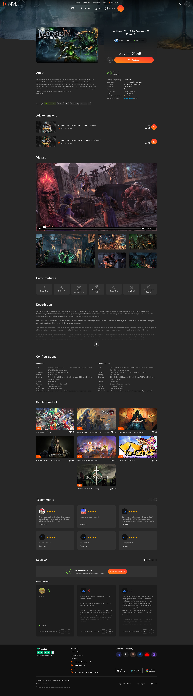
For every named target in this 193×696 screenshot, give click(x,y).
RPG (125, 93)
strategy (83, 104)
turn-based (74, 104)
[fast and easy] (125, 537)
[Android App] (136, 670)
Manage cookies (41, 684)
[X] (126, 654)
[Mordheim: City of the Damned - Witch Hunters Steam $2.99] (46, 141)
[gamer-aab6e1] (83, 537)
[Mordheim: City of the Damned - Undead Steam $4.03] (46, 127)
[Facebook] (140, 654)
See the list (127, 80)
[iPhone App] (121, 670)
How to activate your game (132, 84)
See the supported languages (133, 82)
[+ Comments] (155, 499)
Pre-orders (86, 2)
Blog (104, 2)
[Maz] (83, 511)
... (89, 104)
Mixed (126, 96)
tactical (60, 104)
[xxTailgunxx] (42, 511)
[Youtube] (147, 654)
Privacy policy (75, 652)
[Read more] (96, 610)
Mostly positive (128, 98)
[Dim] (125, 591)
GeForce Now (51, 104)
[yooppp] (42, 591)
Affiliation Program (77, 655)
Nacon (126, 89)
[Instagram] (133, 654)
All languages (152, 560)
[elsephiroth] (83, 591)
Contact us (74, 658)
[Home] (10, 4)
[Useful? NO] (69, 631)
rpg (67, 104)
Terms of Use (75, 648)
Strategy (130, 93)
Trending (77, 2)
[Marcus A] (42, 537)
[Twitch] (154, 654)
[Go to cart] (180, 4)
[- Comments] (150, 499)
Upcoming (96, 2)
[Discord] (119, 654)
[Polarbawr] (125, 511)
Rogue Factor (128, 86)
